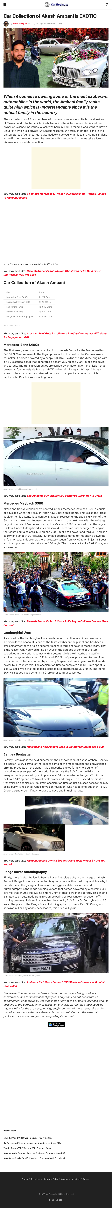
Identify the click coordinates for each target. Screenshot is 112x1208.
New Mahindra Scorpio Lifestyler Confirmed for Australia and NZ (34, 1153)
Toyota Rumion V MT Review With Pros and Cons (27, 1148)
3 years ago (37, 23)
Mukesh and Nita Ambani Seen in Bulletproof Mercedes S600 (65, 746)
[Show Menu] (5, 4)
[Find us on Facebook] (49, 1200)
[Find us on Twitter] (53, 1200)
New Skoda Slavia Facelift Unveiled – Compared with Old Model (34, 1158)
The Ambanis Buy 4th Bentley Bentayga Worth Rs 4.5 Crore (64, 495)
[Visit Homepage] (56, 4)
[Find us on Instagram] (57, 1200)
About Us (75, 1179)
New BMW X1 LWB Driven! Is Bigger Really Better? (28, 1138)
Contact (64, 1179)
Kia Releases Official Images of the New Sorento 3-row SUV (32, 1143)
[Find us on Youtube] (60, 1200)
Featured (51, 23)
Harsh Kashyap (20, 23)
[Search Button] (107, 4)
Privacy (25, 1179)
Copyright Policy (50, 1179)
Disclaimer (35, 1179)
